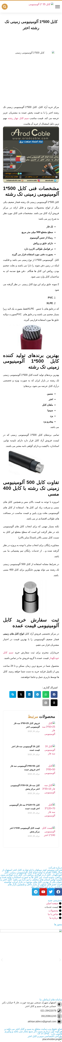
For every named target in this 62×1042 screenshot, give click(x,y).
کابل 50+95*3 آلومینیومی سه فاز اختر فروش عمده (25, 768)
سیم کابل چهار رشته (18, 118)
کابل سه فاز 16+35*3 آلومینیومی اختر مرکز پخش (25, 787)
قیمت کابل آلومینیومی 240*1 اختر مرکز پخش (25, 830)
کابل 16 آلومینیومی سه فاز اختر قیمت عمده (26, 748)
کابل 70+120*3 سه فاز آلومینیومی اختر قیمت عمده (24, 807)
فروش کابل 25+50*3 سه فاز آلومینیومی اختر (27, 725)
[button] (5, 6)
